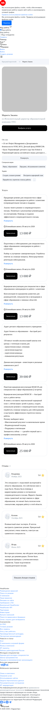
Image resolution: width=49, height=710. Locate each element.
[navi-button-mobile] (1, 57)
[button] (2, 49)
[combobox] (4, 706)
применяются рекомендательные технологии (19, 689)
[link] (3, 44)
